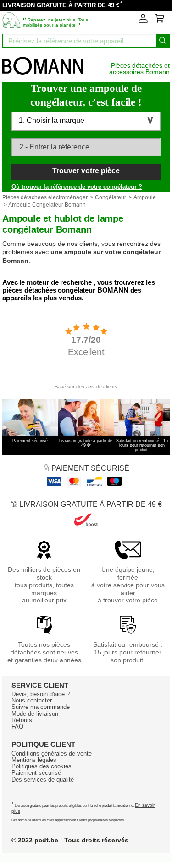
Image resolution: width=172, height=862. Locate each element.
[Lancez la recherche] (163, 41)
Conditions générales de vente (51, 753)
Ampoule (144, 197)
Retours (21, 720)
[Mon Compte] (143, 21)
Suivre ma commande (40, 706)
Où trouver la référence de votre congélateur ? (76, 186)
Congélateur (110, 197)
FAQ (17, 726)
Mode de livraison (34, 713)
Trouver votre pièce (86, 171)
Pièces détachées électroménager (45, 197)
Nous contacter (31, 700)
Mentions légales (33, 759)
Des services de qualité (42, 779)
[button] (86, 121)
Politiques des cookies (41, 766)
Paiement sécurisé (36, 772)
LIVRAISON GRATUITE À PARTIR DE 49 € (60, 5)
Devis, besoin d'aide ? (40, 694)
